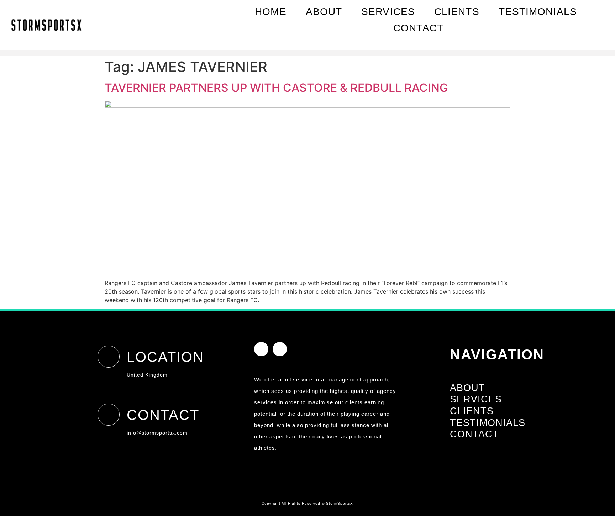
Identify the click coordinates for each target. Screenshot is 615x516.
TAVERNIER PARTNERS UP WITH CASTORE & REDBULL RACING (276, 88)
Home (270, 11)
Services (388, 11)
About (324, 11)
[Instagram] (579, 41)
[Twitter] (592, 41)
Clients (456, 11)
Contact (418, 27)
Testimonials (538, 11)
